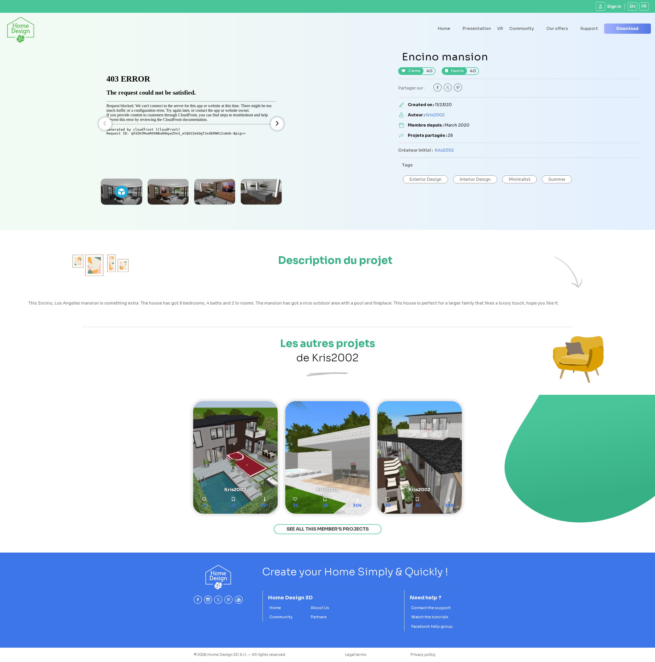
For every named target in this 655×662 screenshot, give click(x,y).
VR (500, 28)
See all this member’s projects (328, 529)
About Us (320, 607)
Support (589, 28)
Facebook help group (432, 626)
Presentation (477, 28)
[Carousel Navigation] (191, 123)
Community (521, 28)
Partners (319, 616)
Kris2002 (435, 115)
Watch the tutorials (429, 616)
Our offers (557, 28)
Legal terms (355, 654)
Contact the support (431, 607)
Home (444, 28)
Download (627, 28)
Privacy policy (422, 654)
